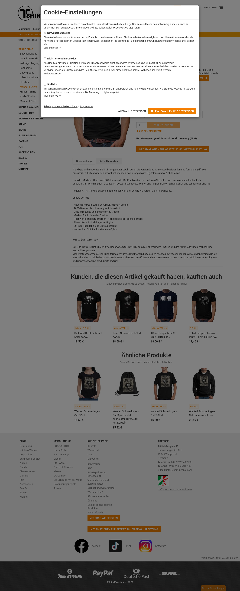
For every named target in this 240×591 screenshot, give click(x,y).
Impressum (86, 106)
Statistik (52, 84)
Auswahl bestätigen (132, 111)
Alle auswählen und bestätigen (172, 111)
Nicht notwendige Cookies (61, 58)
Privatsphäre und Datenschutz (60, 106)
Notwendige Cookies (58, 32)
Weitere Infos (51, 47)
